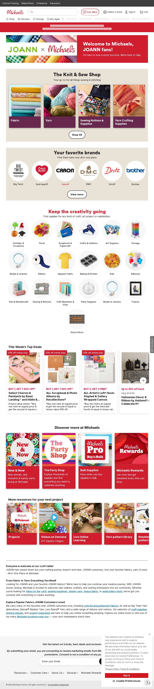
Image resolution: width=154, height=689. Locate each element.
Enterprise (42, 3)
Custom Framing (10, 3)
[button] (126, 680)
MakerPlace (28, 3)
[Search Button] (31, 12)
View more (77, 194)
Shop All (77, 134)
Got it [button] (126, 675)
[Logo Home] (15, 12)
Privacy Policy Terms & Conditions (122, 669)
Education (55, 3)
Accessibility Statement (58, 685)
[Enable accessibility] (147, 682)
